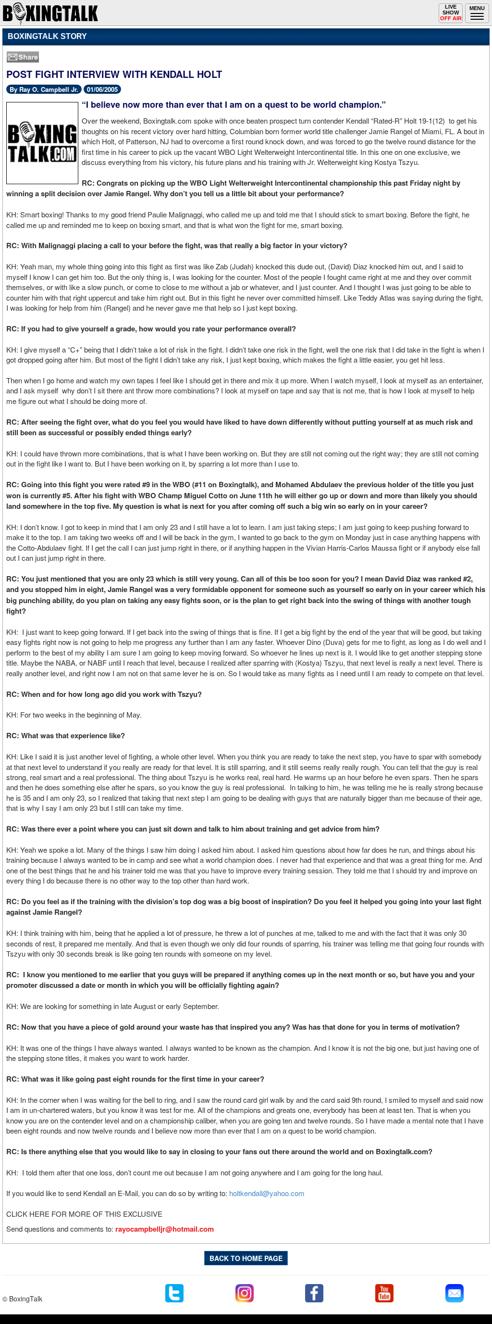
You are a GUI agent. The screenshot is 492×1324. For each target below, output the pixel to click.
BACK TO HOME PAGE (246, 1258)
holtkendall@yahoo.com (267, 1193)
